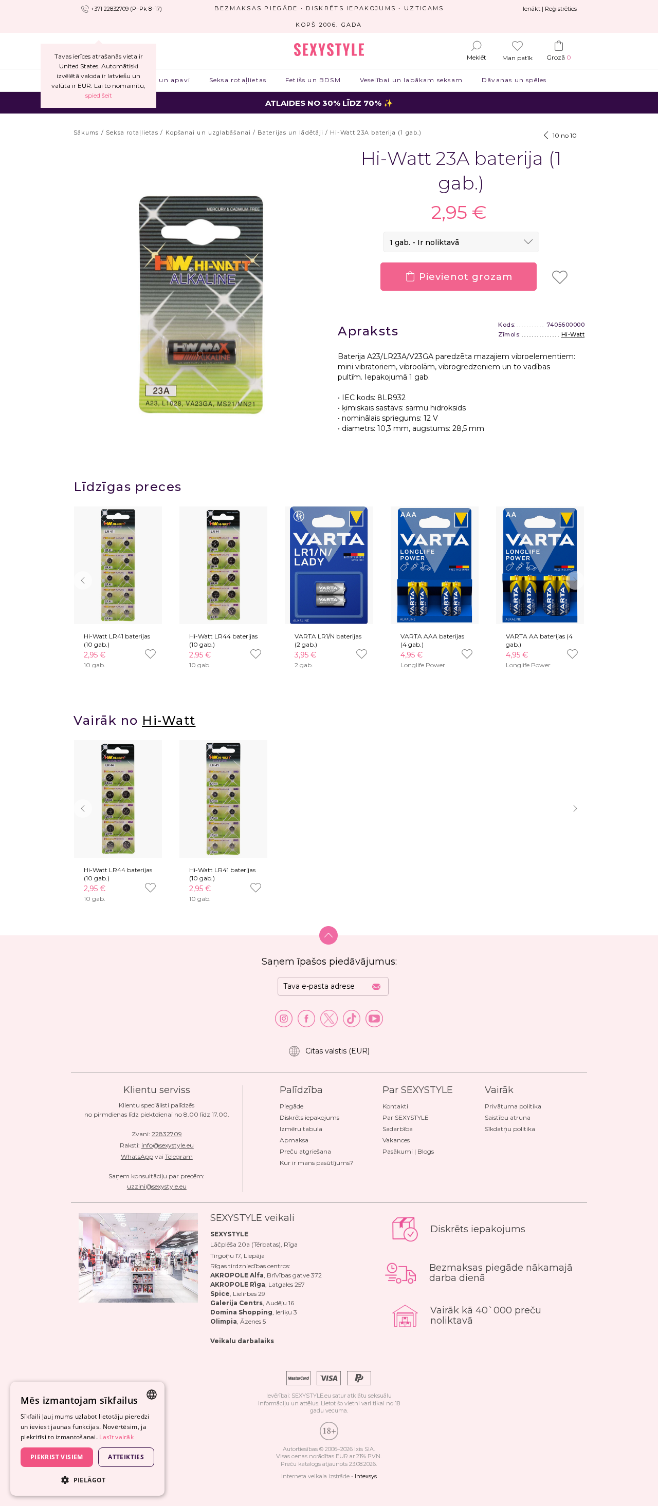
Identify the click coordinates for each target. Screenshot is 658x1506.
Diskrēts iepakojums (309, 1117)
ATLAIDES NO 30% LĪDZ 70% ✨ (329, 103)
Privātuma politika (513, 1106)
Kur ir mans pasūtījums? (316, 1162)
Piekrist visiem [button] (56, 1457)
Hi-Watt (573, 334)
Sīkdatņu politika (510, 1129)
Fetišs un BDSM (313, 80)
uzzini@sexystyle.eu (157, 1186)
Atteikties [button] (126, 1457)
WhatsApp (137, 1156)
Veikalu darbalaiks (242, 1341)
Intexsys (366, 1476)
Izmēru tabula (301, 1129)
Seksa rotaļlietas (237, 80)
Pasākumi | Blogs (408, 1151)
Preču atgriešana (305, 1151)
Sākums (86, 132)
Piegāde (291, 1106)
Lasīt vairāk (116, 1437)
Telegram (179, 1156)
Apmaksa (294, 1140)
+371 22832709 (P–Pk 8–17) (126, 8)
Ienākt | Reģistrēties (550, 8)
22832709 (167, 1134)
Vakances (396, 1140)
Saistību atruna (508, 1117)
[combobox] (152, 1394)
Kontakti (395, 1106)
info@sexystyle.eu (167, 1145)
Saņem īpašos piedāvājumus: (329, 961)
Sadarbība (397, 1129)
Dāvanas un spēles (514, 80)
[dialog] (87, 1439)
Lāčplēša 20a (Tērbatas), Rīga (254, 1244)
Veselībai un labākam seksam (411, 80)
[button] (575, 580)
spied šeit (98, 95)
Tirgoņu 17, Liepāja (237, 1255)
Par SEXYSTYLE (405, 1117)
